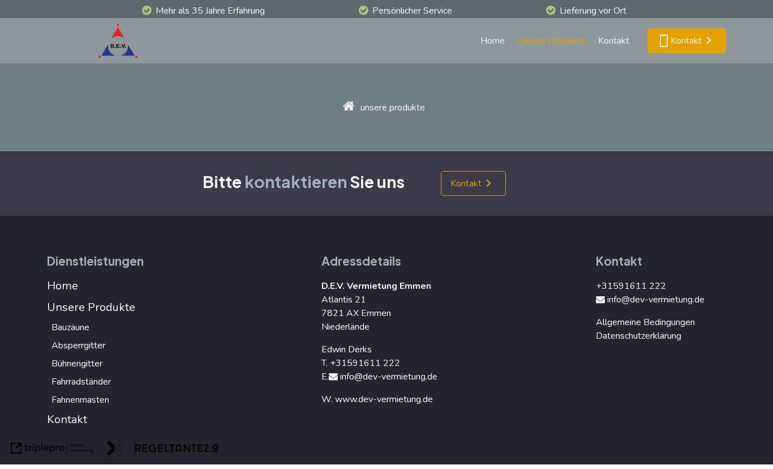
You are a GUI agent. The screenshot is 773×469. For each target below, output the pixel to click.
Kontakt (613, 41)
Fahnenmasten (80, 400)
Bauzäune (70, 327)
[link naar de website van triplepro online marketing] (52, 450)
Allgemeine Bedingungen (645, 322)
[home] (349, 107)
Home (492, 41)
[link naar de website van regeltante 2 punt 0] (162, 450)
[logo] (120, 40)
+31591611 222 (365, 363)
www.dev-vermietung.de (384, 399)
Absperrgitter (78, 345)
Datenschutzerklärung (638, 336)
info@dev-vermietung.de (388, 376)
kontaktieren (295, 181)
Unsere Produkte (551, 41)
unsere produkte (392, 107)
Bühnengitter (76, 363)
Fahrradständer (81, 382)
